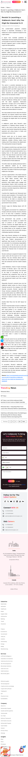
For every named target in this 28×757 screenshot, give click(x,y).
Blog (2, 739)
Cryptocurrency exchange (7, 686)
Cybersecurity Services (7, 661)
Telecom (3, 636)
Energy (2, 644)
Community (4, 746)
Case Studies (4, 725)
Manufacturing (4, 649)
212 (19, 421)
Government (4, 634)
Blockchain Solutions (6, 666)
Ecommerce (4, 631)
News (8, 7)
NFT (2, 693)
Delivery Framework (6, 718)
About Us (3, 705)
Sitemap (3, 733)
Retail (2, 611)
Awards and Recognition (7, 710)
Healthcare (3, 609)
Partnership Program (6, 708)
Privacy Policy (4, 730)
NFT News (3, 396)
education (3, 606)
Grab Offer (11, 481)
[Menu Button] (25, 2)
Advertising (4, 641)
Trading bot (4, 691)
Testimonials (4, 713)
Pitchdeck (3, 744)
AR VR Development (6, 663)
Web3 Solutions (5, 671)
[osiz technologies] (6, 1)
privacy (23, 484)
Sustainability (4, 698)
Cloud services (4, 696)
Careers (3, 728)
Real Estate (3, 604)
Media (2, 646)
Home (2, 7)
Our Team (3, 715)
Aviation (3, 639)
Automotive (4, 616)
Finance (3, 629)
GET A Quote (16, 1)
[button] (3, 457)
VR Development (5, 683)
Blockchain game (5, 673)
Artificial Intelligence (6, 656)
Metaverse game (5, 681)
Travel (2, 621)
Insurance (3, 624)
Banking (3, 619)
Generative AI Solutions (7, 658)
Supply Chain (4, 614)
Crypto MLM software (6, 688)
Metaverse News (5, 391)
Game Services (4, 668)
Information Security (6, 720)
